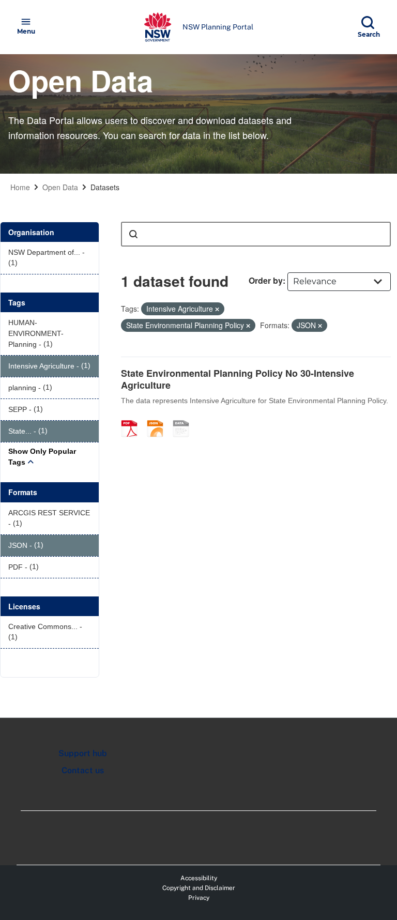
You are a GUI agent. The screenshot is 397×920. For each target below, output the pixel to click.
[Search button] (133, 234)
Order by (266, 280)
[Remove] (217, 309)
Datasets (104, 187)
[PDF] (133, 417)
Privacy (198, 897)
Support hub (82, 753)
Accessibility (198, 878)
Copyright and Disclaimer (198, 888)
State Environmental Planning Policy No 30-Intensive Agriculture (237, 379)
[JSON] (159, 417)
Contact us (83, 770)
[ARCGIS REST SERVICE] (184, 417)
